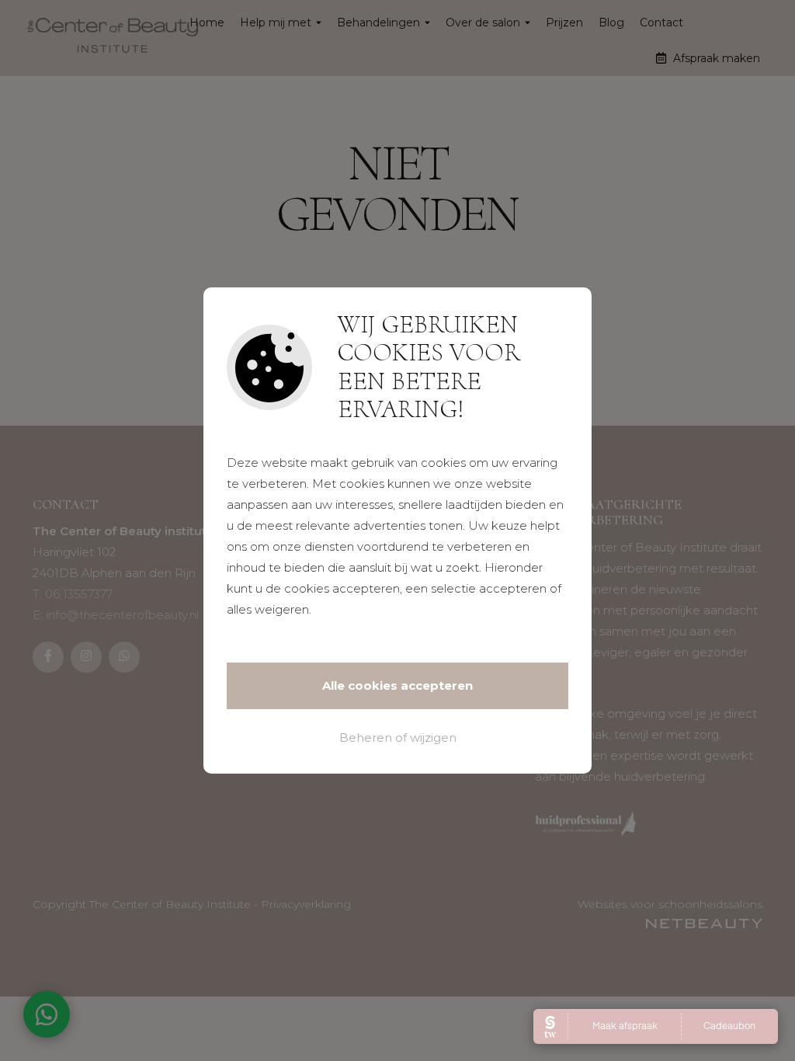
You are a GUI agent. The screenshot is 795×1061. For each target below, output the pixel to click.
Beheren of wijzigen (398, 737)
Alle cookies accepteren (397, 685)
